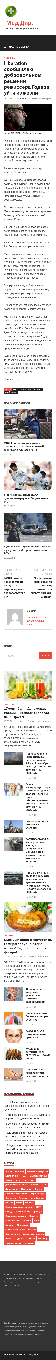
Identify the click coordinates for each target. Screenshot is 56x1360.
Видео (8, 1180)
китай (32, 1238)
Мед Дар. (19, 22)
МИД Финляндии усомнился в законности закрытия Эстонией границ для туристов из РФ (24, 446)
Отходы (9, 1211)
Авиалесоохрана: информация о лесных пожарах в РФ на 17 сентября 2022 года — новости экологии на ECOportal (38, 763)
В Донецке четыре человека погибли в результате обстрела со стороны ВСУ (27, 550)
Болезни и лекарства (37, 1171)
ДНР (32, 1180)
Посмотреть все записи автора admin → (37, 620)
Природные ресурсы (15, 1216)
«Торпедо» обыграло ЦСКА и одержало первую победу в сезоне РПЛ (26, 498)
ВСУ (25, 1176)
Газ (25, 1180)
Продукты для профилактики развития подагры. (37, 1072)
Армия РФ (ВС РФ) (14, 1171)
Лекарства (10, 1198)
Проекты (33, 1216)
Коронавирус (37, 1193)
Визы (17, 1180)
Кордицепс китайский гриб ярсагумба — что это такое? (38, 1053)
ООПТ (38, 1207)
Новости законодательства (18, 1207)
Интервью (26, 1189)
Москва (9, 1202)
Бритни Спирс (12, 1176)
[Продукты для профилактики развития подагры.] (13, 1080)
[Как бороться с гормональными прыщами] (13, 1041)
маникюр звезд (13, 1243)
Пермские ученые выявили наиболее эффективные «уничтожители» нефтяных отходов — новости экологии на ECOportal (39, 882)
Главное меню (18, 46)
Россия (27, 1220)
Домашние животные (16, 1184)
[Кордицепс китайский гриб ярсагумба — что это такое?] (13, 1059)
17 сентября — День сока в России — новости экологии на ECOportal (26, 712)
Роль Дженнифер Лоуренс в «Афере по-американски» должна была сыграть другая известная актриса (26, 1136)
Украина (32, 1229)
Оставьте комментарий (39, 98)
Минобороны (37, 1198)
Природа (37, 1211)
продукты (29, 1243)
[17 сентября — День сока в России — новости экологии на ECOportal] (28, 701)
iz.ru (18, 379)
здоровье (21, 1238)
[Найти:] (28, 655)
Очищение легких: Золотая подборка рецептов (37, 1016)
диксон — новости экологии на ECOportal (37, 824)
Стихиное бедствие (15, 1229)
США (36, 1220)
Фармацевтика (12, 1234)
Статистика (22, 1225)
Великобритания (38, 1176)
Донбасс (34, 1184)
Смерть (38, 389)
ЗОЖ (44, 1184)
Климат (38, 1189)
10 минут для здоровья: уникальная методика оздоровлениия (35, 995)
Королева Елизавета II (16, 1193)
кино (15, 389)
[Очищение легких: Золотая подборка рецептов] (13, 1023)
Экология (9, 704)
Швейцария (11, 392)
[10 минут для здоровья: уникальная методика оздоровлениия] (13, 999)
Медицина (9, 58)
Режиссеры (26, 389)
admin (23, 98)
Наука (19, 1202)
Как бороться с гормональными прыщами (36, 1034)
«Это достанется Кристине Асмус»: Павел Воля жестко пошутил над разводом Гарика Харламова (25, 1149)
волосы (9, 1238)
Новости (29, 1202)
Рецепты (8, 935)
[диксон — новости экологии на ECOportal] (13, 831)
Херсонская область (33, 1234)
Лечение (23, 1198)
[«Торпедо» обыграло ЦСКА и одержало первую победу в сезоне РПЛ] (28, 491)
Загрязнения (11, 1189)
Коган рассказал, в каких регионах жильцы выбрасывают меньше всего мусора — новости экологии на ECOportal (37, 850)
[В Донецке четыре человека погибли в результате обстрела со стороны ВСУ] (28, 542)
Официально (23, 1211)
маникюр (42, 1238)
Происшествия (12, 1220)
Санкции (9, 1225)
